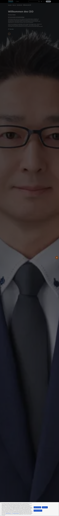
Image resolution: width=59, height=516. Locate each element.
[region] (29, 509)
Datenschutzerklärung (15, 513)
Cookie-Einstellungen (37, 507)
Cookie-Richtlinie (8, 513)
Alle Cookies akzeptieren (38, 510)
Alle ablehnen (45, 507)
